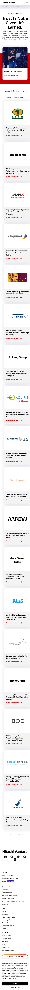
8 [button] (22, 834)
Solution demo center (8, 950)
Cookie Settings (15, 987)
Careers (4, 881)
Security (4, 928)
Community (5, 914)
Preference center (7, 892)
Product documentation (8, 917)
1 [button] (7, 834)
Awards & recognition (8, 898)
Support (4, 911)
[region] (15, 974)
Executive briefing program (9, 895)
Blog (3, 944)
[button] (4, 834)
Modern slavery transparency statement (13, 901)
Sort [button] (26, 91)
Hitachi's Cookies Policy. (11, 978)
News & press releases (8, 884)
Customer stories (6, 938)
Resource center (6, 935)
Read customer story (11, 75)
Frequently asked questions (9, 920)
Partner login (5, 947)
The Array (5, 941)
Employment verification (8, 925)
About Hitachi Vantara (8, 875)
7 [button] (19, 834)
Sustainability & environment (10, 878)
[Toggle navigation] (27, 3)
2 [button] (10, 834)
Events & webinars (7, 887)
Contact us (5, 904)
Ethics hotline (5, 923)
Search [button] (17, 91)
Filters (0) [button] (7, 91)
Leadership (5, 889)
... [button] (16, 834)
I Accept (15, 983)
